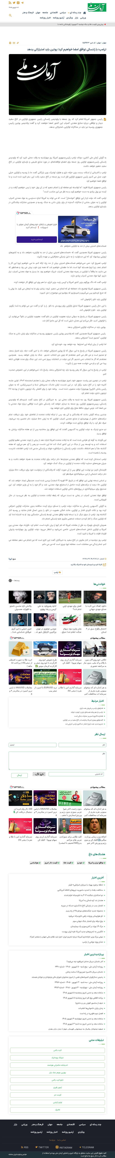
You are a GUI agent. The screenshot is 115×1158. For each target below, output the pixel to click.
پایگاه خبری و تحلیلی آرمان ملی (66, 1153)
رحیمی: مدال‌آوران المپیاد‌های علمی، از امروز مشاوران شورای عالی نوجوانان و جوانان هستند (67, 977)
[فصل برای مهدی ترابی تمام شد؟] (70, 597)
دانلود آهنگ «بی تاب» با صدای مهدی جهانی (96, 608)
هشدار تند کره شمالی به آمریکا (91, 900)
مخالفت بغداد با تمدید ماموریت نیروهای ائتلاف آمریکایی (80, 890)
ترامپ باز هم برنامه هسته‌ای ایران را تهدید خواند (87, 712)
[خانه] (84, 12)
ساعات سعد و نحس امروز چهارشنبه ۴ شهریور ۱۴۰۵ (82, 1018)
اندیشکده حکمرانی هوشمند (57, 1065)
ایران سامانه (13, 1154)
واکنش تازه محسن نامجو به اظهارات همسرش (20, 608)
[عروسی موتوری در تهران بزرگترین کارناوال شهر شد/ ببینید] (45, 619)
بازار (76, 18)
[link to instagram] (18, 2)
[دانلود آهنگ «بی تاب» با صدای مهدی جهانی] (95, 597)
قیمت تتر (57, 1095)
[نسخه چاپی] (10, 43)
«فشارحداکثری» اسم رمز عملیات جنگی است (88, 716)
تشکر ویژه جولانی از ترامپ (92, 942)
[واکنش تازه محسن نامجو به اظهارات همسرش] (20, 597)
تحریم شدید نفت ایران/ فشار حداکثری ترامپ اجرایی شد (84, 724)
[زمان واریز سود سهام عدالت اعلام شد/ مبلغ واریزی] (70, 619)
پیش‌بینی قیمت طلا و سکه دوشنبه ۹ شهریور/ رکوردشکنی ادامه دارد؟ (79, 24)
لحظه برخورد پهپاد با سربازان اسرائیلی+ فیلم (86, 884)
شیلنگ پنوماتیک (57, 1057)
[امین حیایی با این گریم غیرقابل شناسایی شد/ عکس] (20, 619)
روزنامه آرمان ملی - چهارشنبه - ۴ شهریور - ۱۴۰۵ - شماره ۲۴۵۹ (78, 987)
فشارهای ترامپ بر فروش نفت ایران (91, 708)
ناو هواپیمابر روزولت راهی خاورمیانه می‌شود (85, 916)
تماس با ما (61, 1140)
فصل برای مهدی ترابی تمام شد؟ (72, 608)
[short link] (17, 42)
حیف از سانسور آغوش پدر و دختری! (89, 1003)
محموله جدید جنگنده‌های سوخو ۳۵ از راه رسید (84, 910)
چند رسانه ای (95, 1124)
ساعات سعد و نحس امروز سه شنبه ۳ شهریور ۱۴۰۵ (83, 1023)
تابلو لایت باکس (57, 1080)
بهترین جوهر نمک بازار (57, 1072)
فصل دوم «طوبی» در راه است (91, 1013)
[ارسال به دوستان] (13, 43)
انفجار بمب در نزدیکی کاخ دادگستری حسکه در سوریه (82, 905)
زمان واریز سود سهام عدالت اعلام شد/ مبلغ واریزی (71, 630)
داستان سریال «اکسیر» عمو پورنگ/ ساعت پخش (84, 972)
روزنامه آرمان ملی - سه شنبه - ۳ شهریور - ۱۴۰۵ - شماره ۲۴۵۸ (79, 982)
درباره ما (52, 1140)
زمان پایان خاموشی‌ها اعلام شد (90, 1008)
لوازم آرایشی (57, 1102)
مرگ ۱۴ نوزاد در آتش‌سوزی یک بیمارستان (87, 926)
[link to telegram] (22, 2)
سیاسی (63, 12)
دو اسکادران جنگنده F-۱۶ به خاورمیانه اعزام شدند (83, 895)
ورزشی (83, 18)
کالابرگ (57, 1110)
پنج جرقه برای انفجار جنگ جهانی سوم (88, 921)
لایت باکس (57, 1050)
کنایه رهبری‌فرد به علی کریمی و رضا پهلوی (47, 608)
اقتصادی (54, 12)
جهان (38, 12)
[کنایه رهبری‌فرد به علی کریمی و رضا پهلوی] (45, 597)
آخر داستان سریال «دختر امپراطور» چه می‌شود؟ (85, 961)
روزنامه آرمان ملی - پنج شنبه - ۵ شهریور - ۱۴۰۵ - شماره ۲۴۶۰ (79, 966)
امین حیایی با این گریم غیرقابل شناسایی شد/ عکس (21, 630)
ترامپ (56, 572)
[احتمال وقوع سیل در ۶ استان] (95, 619)
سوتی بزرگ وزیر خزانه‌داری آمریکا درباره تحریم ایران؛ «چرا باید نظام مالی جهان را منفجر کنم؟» (66, 936)
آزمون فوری (57, 1087)
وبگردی (69, 18)
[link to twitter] (14, 2)
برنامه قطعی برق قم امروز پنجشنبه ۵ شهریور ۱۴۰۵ (83, 998)
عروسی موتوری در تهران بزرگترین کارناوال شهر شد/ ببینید (45, 630)
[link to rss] (10, 2)
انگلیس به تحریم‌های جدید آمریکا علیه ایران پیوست (82, 931)
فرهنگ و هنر (28, 12)
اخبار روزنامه (45, 18)
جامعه (45, 12)
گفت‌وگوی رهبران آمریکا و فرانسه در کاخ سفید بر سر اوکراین (83, 720)
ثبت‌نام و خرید (37, 239)
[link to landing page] (97, 7)
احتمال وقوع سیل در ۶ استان (96, 630)
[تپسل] (17, 213)
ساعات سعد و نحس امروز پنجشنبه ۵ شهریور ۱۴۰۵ (83, 992)
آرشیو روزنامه (58, 18)
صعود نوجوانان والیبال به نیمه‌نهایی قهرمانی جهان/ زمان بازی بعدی (76, 1029)
